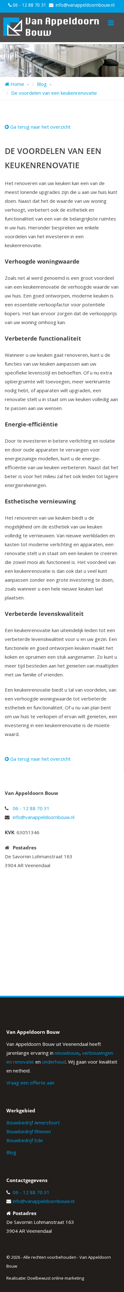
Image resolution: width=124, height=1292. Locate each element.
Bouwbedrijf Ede (24, 1140)
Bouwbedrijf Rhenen (28, 1131)
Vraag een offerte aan (30, 1082)
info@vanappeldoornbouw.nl (85, 5)
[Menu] (111, 23)
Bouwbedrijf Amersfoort (33, 1122)
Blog (11, 1152)
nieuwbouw (67, 1053)
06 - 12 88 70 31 (29, 5)
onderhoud (54, 1062)
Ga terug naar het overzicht (40, 127)
